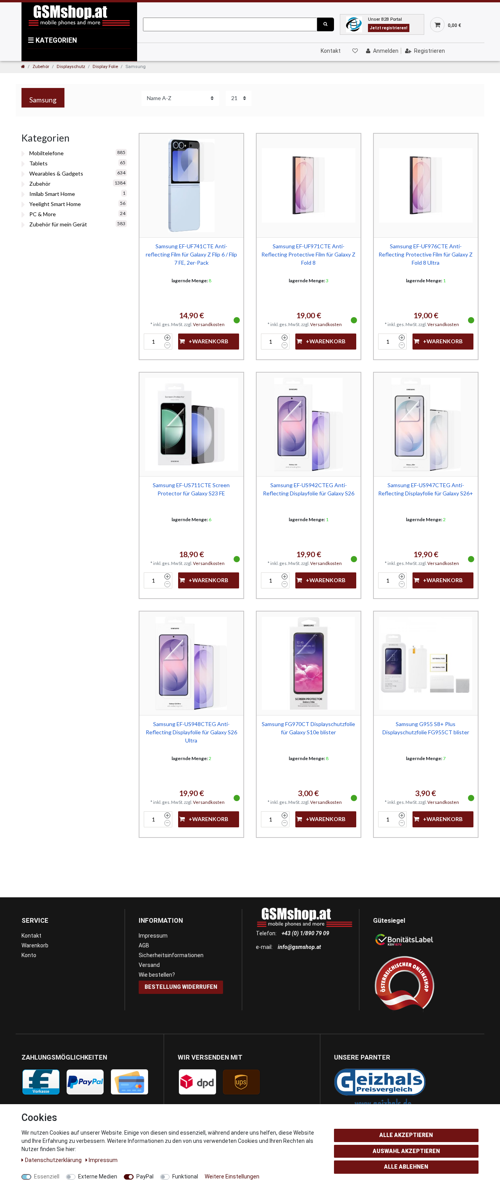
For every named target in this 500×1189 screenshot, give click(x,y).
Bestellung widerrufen (181, 987)
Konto (28, 955)
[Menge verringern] (167, 345)
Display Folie (105, 66)
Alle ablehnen (406, 1167)
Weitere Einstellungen (232, 1176)
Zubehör (40, 66)
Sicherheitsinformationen (171, 955)
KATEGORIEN (52, 40)
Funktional (185, 1176)
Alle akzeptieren (406, 1135)
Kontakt (331, 51)
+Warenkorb (208, 341)
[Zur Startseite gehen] (23, 66)
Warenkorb (34, 945)
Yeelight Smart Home (55, 204)
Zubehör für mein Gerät (58, 224)
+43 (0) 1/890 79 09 (305, 933)
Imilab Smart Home (52, 193)
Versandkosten (209, 324)
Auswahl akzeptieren (406, 1151)
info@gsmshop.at (299, 947)
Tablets (38, 163)
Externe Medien (97, 1176)
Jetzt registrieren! (388, 28)
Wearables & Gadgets (56, 173)
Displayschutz (71, 66)
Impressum (153, 936)
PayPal (145, 1176)
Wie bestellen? (157, 975)
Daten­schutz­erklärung (54, 1160)
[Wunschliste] (355, 51)
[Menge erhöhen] (167, 338)
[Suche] (325, 24)
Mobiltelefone (46, 153)
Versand (149, 965)
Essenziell (46, 1176)
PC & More (42, 214)
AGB (144, 945)
